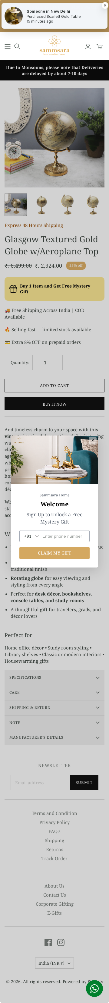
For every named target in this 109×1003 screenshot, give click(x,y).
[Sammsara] (54, 45)
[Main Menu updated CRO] (8, 46)
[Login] (88, 46)
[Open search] (17, 46)
